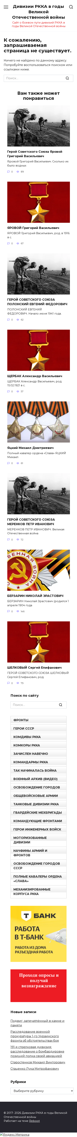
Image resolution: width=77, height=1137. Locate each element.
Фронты (20, 720)
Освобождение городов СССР (36, 866)
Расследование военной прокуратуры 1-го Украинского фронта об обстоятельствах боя (34, 1036)
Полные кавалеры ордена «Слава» (37, 879)
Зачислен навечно (30, 754)
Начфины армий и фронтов (30, 853)
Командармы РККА (30, 762)
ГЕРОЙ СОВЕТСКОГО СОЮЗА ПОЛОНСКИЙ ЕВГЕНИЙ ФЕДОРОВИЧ (37, 302)
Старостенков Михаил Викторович (37, 1062)
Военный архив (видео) (35, 779)
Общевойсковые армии (35, 796)
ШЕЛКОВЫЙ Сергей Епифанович (34, 667)
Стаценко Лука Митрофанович (34, 1068)
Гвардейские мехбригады (37, 812)
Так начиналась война (35, 770)
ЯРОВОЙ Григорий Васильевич (33, 228)
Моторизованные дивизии (30, 840)
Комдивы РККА (27, 737)
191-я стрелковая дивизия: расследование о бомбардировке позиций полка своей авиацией (37, 1051)
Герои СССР (23, 728)
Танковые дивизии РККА (36, 804)
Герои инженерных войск (37, 829)
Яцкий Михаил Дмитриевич (30, 447)
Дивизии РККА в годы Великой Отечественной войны (38, 12)
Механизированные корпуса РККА (31, 892)
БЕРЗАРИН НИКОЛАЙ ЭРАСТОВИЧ (35, 596)
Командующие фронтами (37, 821)
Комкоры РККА (26, 745)
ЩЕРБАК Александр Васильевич (34, 376)
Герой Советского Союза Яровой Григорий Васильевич (34, 154)
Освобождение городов (36, 787)
